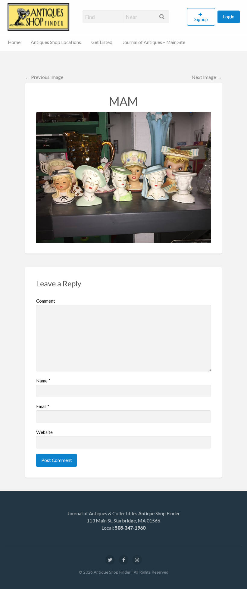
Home (14, 42)
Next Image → (207, 77)
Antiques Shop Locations (56, 42)
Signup (201, 19)
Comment (45, 301)
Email (42, 406)
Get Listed (101, 42)
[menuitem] (202, 17)
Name (43, 380)
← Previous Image (44, 77)
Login (228, 16)
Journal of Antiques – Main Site (154, 42)
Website (44, 432)
